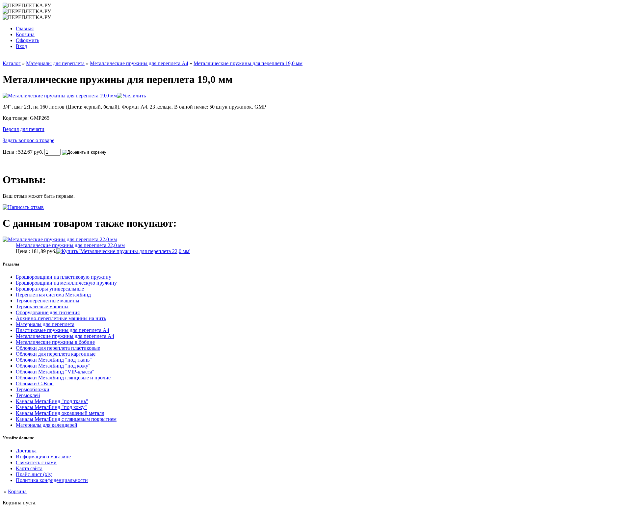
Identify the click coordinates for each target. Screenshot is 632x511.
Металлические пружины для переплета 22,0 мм (70, 245)
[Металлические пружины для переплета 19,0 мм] (74, 95)
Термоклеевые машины (42, 306)
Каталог (12, 63)
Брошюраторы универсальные (50, 289)
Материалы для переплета (55, 63)
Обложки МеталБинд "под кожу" (53, 366)
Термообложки (32, 389)
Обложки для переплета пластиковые (58, 348)
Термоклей (28, 395)
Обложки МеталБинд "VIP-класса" (55, 371)
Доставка (26, 450)
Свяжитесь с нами (36, 462)
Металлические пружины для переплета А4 (139, 63)
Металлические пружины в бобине (55, 342)
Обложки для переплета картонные (55, 354)
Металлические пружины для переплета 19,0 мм (248, 63)
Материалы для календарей (46, 425)
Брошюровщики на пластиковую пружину (63, 277)
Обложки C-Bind (35, 383)
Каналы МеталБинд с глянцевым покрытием (66, 419)
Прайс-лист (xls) (34, 474)
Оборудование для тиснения (48, 312)
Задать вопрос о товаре (28, 140)
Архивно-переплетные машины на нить (61, 318)
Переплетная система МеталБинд (53, 294)
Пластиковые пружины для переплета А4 (62, 330)
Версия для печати (23, 129)
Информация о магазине (43, 456)
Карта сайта (29, 468)
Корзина (17, 491)
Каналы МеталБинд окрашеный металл (60, 413)
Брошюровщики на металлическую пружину (66, 283)
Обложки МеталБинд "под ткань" (54, 360)
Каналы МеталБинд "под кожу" (51, 407)
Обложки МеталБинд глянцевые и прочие (63, 377)
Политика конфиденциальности (52, 480)
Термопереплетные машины (47, 300)
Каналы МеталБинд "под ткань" (52, 401)
